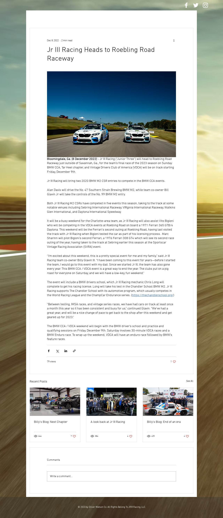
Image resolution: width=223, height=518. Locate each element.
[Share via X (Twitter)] (57, 351)
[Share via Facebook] (48, 351)
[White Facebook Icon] (186, 5)
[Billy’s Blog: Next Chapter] (55, 402)
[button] (189, 17)
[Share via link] (74, 351)
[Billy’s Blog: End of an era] (168, 402)
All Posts (36, 17)
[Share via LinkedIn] (65, 351)
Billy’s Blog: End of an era (164, 422)
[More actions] (174, 40)
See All (189, 381)
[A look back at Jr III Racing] (111, 402)
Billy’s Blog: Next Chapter (50, 422)
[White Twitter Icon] (195, 5)
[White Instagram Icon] (205, 5)
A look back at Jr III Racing (108, 422)
